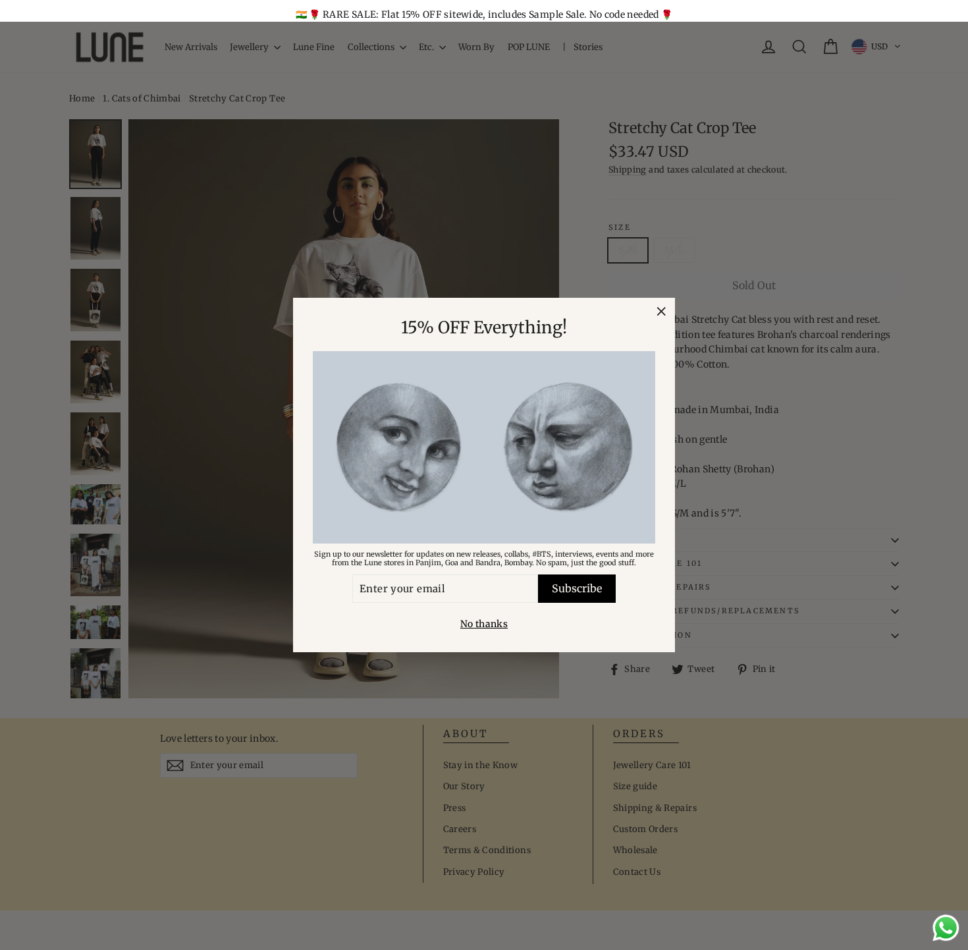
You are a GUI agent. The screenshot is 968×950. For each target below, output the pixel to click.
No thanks (484, 624)
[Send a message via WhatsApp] (945, 927)
